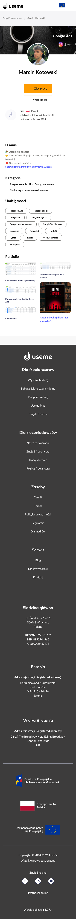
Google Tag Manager (52, 224)
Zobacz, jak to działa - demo (38, 388)
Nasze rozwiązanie (38, 443)
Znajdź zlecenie (38, 414)
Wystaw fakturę (38, 380)
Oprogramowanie (44, 184)
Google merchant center (21, 224)
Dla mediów (38, 531)
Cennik (38, 497)
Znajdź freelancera (12, 18)
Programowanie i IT (20, 184)
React (30, 238)
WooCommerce (50, 238)
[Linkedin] (38, 881)
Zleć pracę (40, 88)
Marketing (15, 190)
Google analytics (38, 217)
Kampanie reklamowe (36, 190)
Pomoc (38, 506)
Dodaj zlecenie (38, 460)
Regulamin (38, 523)
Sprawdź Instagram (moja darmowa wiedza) (28, 167)
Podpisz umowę (38, 397)
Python (13, 238)
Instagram (14, 231)
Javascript (34, 231)
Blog (38, 560)
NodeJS (53, 231)
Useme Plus (38, 405)
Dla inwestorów (38, 569)
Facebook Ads (16, 211)
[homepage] (11, 5)
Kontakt (38, 577)
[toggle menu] (70, 5)
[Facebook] (25, 881)
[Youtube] (51, 881)
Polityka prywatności (38, 514)
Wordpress (15, 244)
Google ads (15, 217)
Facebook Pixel (41, 211)
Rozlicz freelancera (38, 468)
